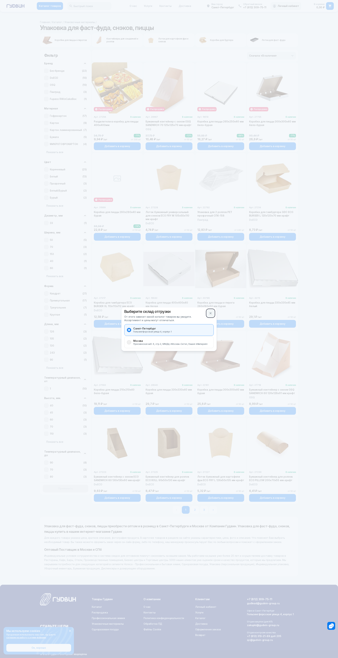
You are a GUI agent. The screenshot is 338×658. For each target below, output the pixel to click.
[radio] (129, 330)
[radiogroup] (169, 336)
